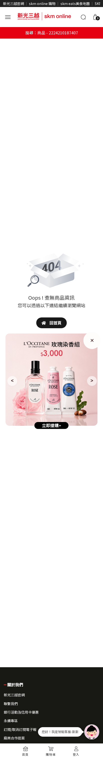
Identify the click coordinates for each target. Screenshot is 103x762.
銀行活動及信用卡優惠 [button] (21, 712)
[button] (95, 17)
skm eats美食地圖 (75, 3)
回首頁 (55, 323)
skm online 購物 (42, 3)
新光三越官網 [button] (14, 694)
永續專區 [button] (11, 720)
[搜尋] (83, 17)
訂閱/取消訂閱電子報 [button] (20, 729)
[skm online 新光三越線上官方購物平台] (44, 16)
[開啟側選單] (7, 16)
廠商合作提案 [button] (14, 737)
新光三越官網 (13, 3)
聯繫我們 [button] (11, 703)
